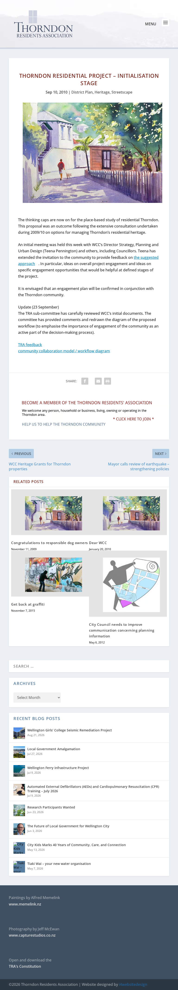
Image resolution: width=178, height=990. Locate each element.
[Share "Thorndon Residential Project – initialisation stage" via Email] (98, 381)
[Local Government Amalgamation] (19, 752)
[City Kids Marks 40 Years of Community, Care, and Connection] (19, 848)
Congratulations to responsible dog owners (49, 542)
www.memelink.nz (25, 904)
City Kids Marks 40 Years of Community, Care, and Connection (76, 845)
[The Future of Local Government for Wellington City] (19, 829)
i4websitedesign (133, 984)
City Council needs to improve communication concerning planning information (121, 630)
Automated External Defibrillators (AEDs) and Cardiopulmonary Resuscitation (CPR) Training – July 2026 (93, 788)
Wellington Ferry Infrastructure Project (58, 768)
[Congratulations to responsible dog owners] (50, 512)
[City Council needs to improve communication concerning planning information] (128, 584)
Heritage (102, 92)
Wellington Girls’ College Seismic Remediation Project (69, 730)
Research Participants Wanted (51, 807)
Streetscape (121, 92)
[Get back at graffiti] (50, 573)
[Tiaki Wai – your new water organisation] (19, 867)
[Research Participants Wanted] (19, 810)
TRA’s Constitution (25, 966)
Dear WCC (98, 542)
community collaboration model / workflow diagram (64, 351)
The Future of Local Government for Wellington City (68, 826)
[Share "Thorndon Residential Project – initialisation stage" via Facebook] (87, 381)
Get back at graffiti (27, 604)
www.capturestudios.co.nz (32, 935)
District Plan (82, 92)
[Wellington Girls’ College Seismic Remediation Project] (19, 733)
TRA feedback (30, 344)
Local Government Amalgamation (53, 749)
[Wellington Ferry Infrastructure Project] (19, 771)
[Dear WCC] (128, 512)
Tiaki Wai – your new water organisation (59, 863)
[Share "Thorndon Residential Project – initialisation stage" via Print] (107, 381)
